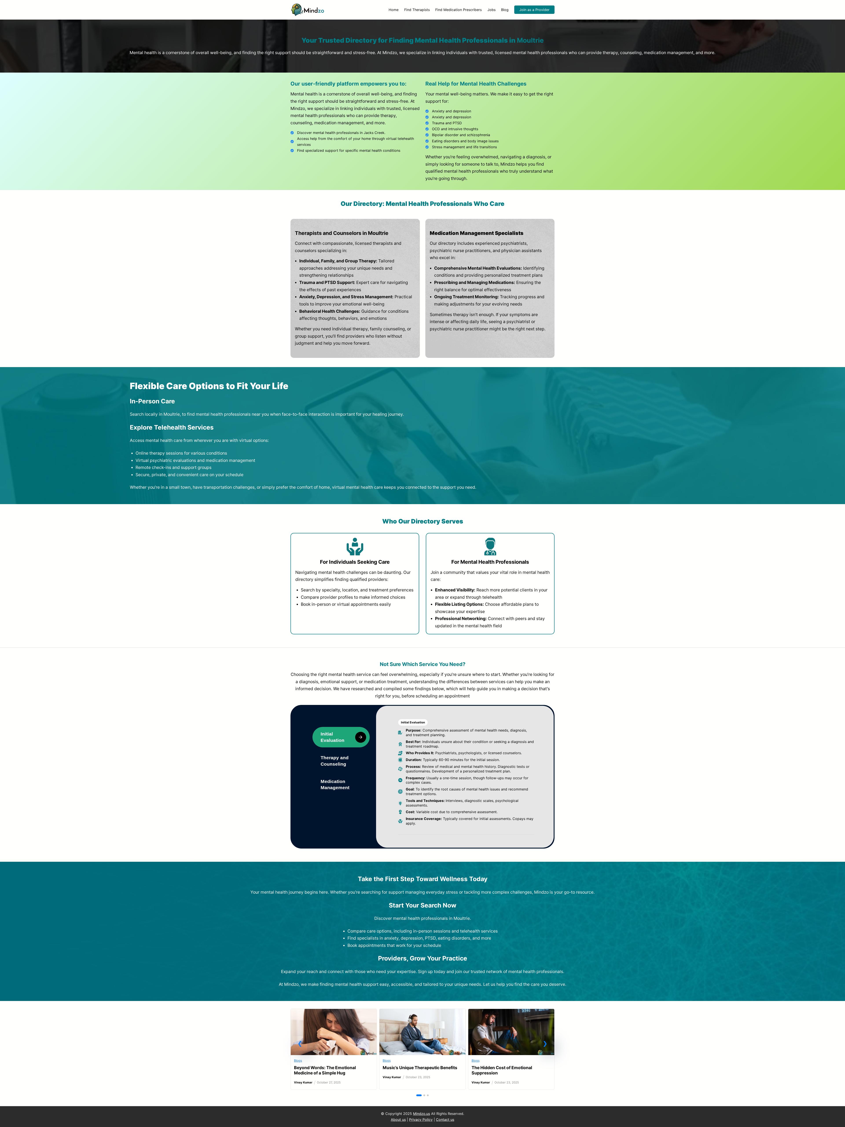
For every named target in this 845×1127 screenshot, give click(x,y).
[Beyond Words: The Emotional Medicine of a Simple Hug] (334, 1012)
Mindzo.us (421, 1113)
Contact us (445, 1119)
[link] (333, 1049)
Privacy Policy (421, 1119)
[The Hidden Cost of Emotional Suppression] (511, 1012)
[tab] (341, 737)
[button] (300, 1043)
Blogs (298, 1060)
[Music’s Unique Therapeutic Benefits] (422, 1012)
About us (398, 1119)
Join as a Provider (534, 9)
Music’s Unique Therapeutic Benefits (420, 1067)
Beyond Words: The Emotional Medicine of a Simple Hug (325, 1070)
